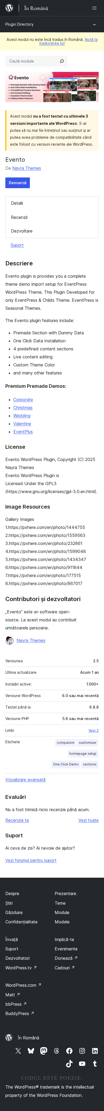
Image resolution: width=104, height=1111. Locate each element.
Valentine (22, 423)
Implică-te (64, 939)
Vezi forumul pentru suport (31, 860)
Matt (12, 994)
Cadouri (65, 967)
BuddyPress (19, 1013)
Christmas (23, 407)
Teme (60, 903)
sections (90, 764)
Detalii (17, 203)
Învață (11, 939)
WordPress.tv (21, 967)
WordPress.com (23, 985)
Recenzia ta (17, 820)
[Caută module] (62, 61)
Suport (17, 245)
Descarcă (17, 182)
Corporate (23, 399)
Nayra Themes (26, 168)
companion (65, 743)
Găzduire (14, 912)
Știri (9, 903)
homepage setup (83, 754)
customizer (88, 743)
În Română (28, 1037)
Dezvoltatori (17, 958)
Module (62, 912)
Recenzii (19, 217)
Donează (66, 958)
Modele (62, 921)
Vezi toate (88, 820)
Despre (12, 893)
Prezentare (65, 893)
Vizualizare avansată (25, 779)
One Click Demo (66, 764)
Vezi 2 (94, 730)
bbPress (16, 1004)
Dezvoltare (22, 231)
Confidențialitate (21, 921)
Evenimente (66, 948)
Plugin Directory (19, 24)
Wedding (21, 415)
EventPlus (23, 431)
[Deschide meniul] (95, 8)
